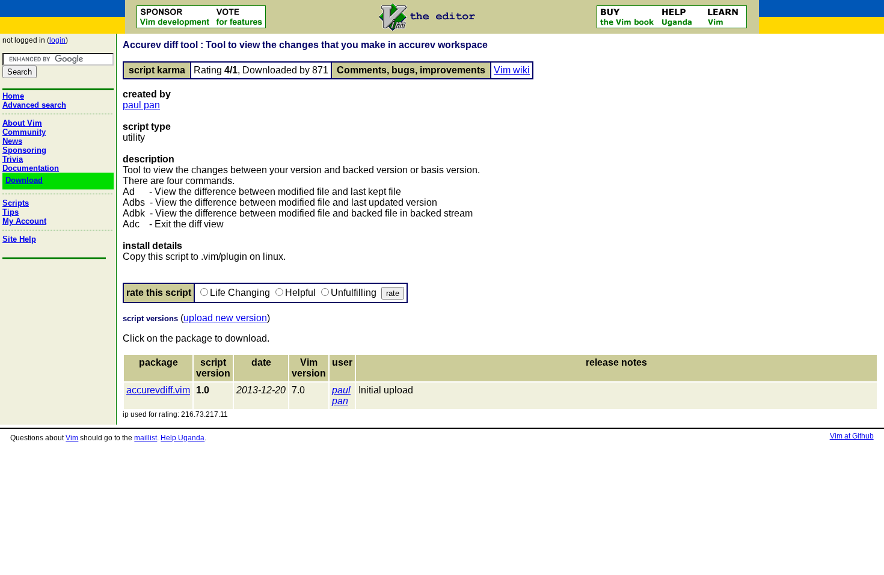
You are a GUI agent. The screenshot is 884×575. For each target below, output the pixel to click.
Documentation (30, 168)
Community (24, 132)
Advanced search (34, 104)
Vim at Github (852, 436)
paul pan (141, 105)
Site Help (19, 239)
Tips (10, 212)
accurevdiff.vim (158, 390)
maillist (145, 438)
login (57, 40)
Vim (72, 438)
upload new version (225, 318)
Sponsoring (24, 150)
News (12, 141)
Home (13, 95)
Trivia (12, 159)
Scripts (15, 203)
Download (24, 180)
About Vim (22, 123)
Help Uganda (182, 438)
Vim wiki (512, 70)
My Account (24, 221)
